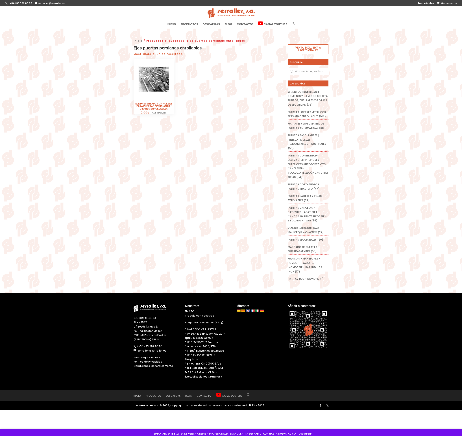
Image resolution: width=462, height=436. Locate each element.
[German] (262, 311)
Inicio (171, 24)
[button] (293, 25)
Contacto (245, 24)
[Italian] (257, 311)
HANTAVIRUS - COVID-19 (303, 279)
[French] (252, 311)
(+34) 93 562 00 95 (20, 3)
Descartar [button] (305, 433)
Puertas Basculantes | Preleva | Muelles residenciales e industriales (307, 140)
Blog (228, 24)
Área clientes (426, 3)
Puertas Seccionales (302, 239)
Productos (189, 24)
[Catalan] (243, 311)
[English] (248, 311)
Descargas (211, 24)
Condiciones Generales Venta (153, 366)
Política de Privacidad (148, 361)
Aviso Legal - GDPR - (147, 357)
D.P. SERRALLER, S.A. (146, 405)
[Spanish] (238, 311)
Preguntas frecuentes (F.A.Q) (204, 322)
